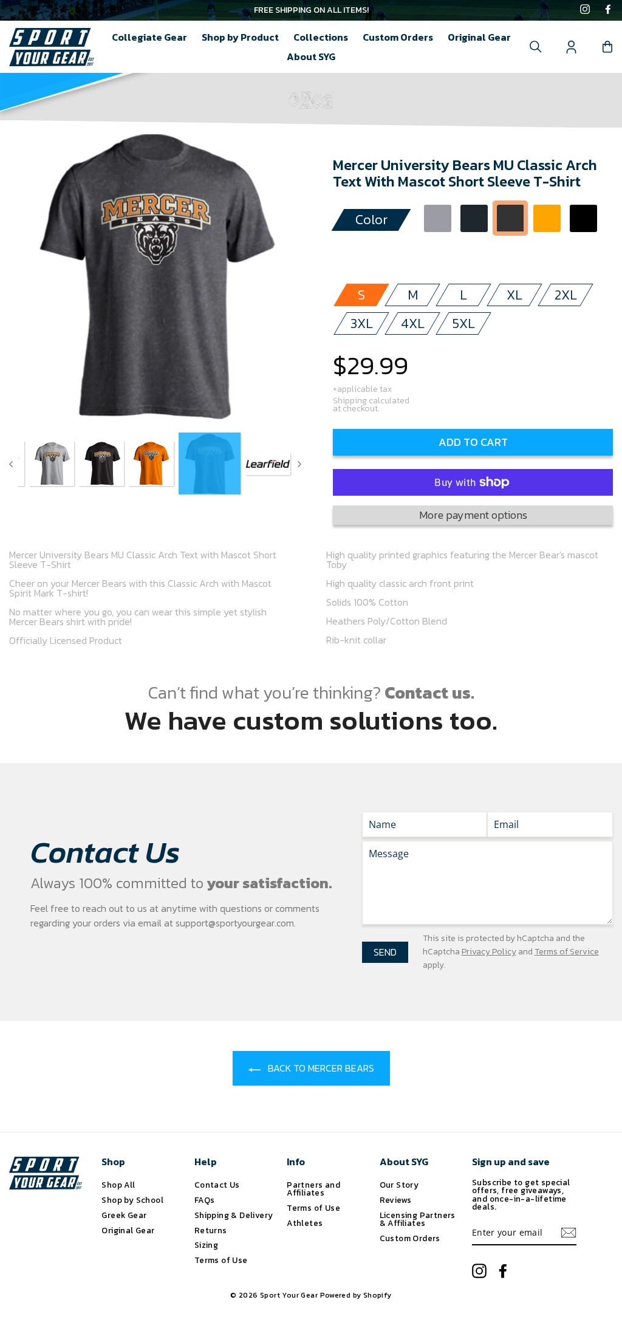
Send (385, 952)
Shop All (118, 1185)
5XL (464, 323)
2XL (566, 295)
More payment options (473, 515)
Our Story (399, 1185)
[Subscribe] (568, 1232)
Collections (320, 37)
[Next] (299, 464)
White (437, 251)
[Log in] (571, 46)
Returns (210, 1230)
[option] (311, 10)
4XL (413, 323)
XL (514, 295)
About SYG (311, 56)
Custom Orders (398, 37)
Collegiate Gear (149, 37)
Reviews (396, 1200)
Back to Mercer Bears (319, 1068)
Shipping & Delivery (233, 1215)
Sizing (206, 1245)
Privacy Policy (489, 951)
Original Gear (479, 37)
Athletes (305, 1223)
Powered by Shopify (356, 1295)
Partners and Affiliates (313, 1189)
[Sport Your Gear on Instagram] (585, 10)
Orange (547, 218)
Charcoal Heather (510, 218)
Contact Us (217, 1185)
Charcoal (474, 218)
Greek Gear (123, 1215)
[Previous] (11, 464)
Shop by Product (240, 37)
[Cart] (607, 46)
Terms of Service (567, 951)
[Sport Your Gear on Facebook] (608, 10)
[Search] (535, 46)
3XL (361, 323)
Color (371, 220)
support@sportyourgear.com (235, 923)
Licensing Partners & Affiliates (418, 1219)
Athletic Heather (437, 218)
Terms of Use (221, 1260)
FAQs (204, 1200)
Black (583, 218)
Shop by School (132, 1200)
